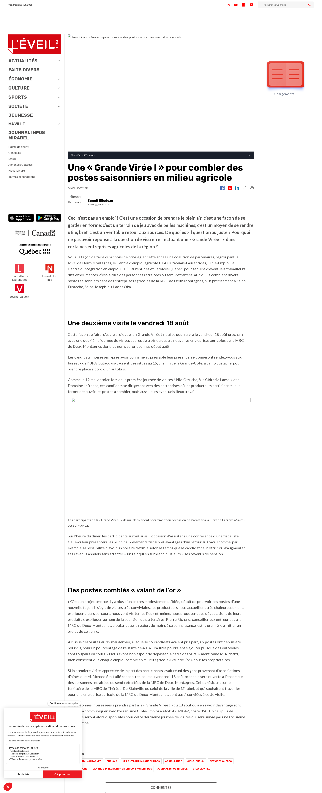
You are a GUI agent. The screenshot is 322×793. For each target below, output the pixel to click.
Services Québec (221, 761)
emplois (112, 761)
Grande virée (201, 768)
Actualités (22, 60)
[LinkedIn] (230, 5)
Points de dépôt (18, 146)
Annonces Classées (20, 164)
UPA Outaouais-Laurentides (141, 761)
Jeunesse (20, 115)
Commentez (161, 788)
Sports (17, 97)
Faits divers (24, 69)
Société (18, 106)
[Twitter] (254, 5)
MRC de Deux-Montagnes (85, 761)
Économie (20, 79)
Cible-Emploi (195, 761)
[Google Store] (48, 218)
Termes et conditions (21, 176)
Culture (19, 88)
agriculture (173, 761)
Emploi (12, 158)
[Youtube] (238, 5)
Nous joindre (16, 170)
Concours (14, 152)
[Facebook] (246, 5)
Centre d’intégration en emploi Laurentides (122, 768)
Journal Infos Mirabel (26, 135)
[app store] (21, 218)
